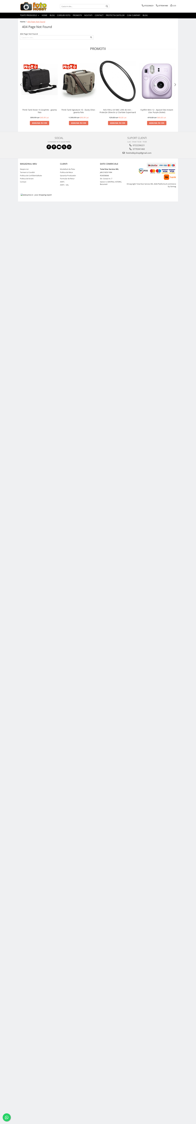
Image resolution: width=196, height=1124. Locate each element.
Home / (23, 21)
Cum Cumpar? (133, 15)
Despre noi (24, 169)
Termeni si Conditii (27, 172)
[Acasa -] (33, 6)
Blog (52, 15)
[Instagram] (69, 147)
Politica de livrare (26, 178)
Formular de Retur (67, 178)
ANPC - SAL (64, 185)
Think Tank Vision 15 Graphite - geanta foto (39, 111)
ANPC (62, 182)
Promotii (77, 15)
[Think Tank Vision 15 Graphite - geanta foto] (39, 81)
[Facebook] (49, 147)
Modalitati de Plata (67, 169)
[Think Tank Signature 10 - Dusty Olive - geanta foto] (78, 81)
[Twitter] (64, 147)
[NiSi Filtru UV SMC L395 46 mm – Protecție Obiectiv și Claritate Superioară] (117, 81)
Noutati (88, 15)
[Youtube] (59, 147)
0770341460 (138, 149)
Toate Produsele (28, 15)
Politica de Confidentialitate (31, 175)
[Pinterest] (54, 147)
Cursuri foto (63, 15)
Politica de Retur (66, 172)
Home (44, 15)
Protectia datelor (115, 15)
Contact (99, 15)
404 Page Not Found (36, 21)
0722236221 (138, 145)
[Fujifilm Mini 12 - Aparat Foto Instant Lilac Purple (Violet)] (157, 81)
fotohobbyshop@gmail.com (138, 153)
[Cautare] (107, 6)
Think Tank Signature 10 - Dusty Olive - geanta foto (78, 111)
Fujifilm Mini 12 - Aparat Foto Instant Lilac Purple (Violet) (157, 111)
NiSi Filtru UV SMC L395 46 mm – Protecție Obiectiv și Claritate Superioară (118, 111)
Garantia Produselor (68, 175)
